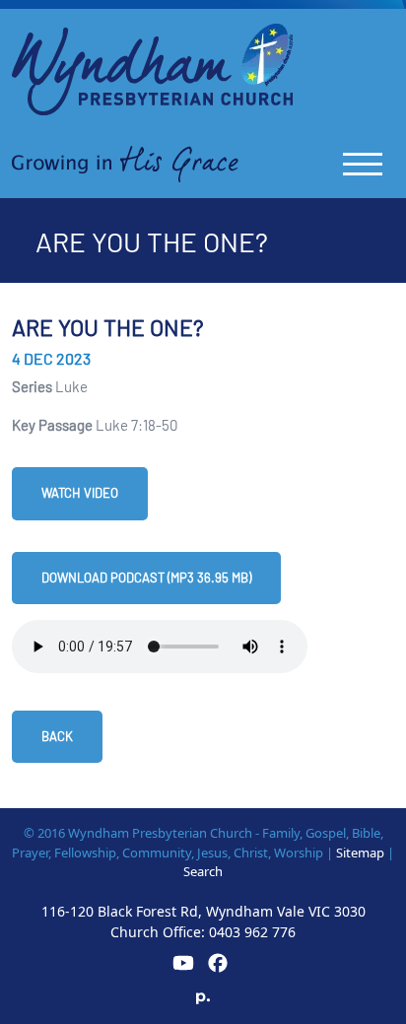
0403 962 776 (252, 931)
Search (203, 871)
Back (57, 736)
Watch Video (79, 493)
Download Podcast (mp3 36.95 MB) (146, 577)
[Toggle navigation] (362, 164)
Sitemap (360, 852)
